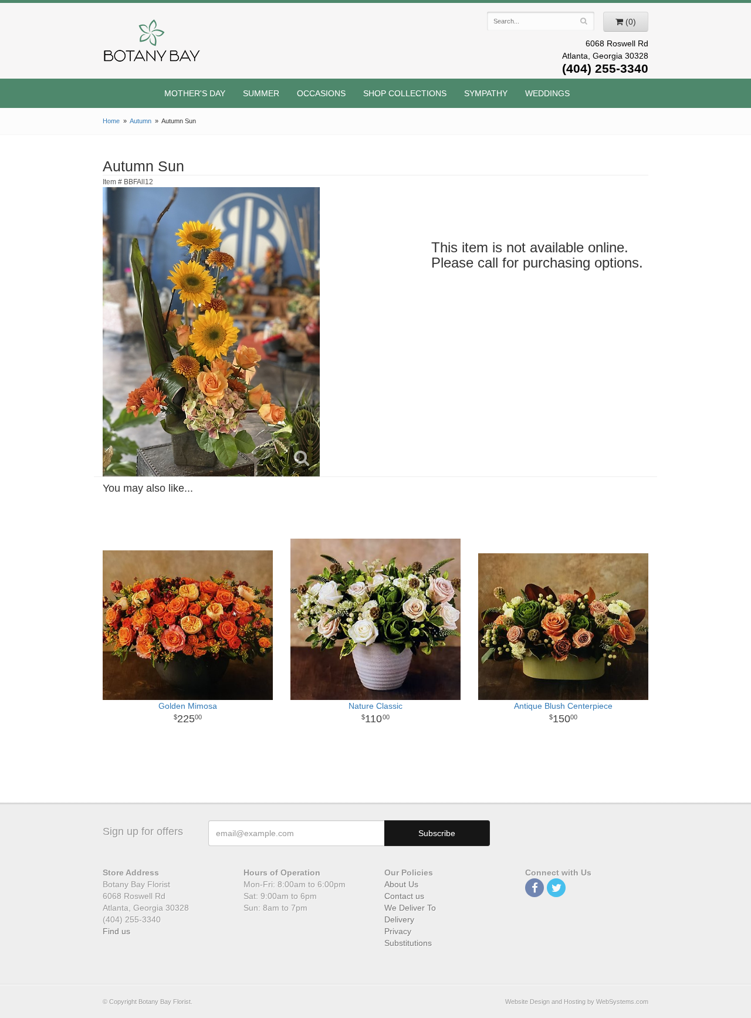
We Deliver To (410, 907)
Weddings (547, 93)
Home (111, 120)
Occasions (321, 93)
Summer (261, 93)
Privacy (397, 931)
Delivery (399, 919)
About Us (401, 884)
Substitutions (408, 943)
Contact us (404, 896)
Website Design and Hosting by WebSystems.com (576, 1001)
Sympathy (486, 93)
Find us (116, 931)
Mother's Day (194, 93)
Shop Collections (404, 93)
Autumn (140, 120)
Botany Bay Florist (152, 44)
